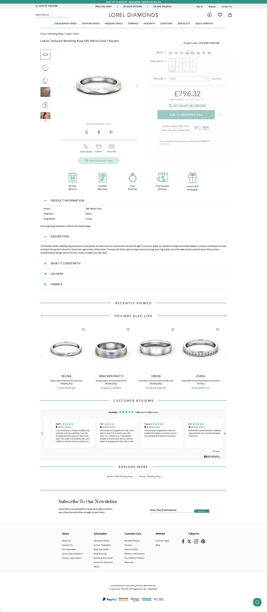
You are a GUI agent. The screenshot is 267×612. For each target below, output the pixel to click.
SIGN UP (202, 511)
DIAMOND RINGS (91, 24)
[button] (42, 433)
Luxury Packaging (102, 545)
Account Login (162, 541)
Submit (69, 14)
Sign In (199, 7)
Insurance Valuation (103, 562)
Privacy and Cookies (71, 558)
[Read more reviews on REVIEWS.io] (212, 456)
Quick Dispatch (204, 24)
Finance (128, 545)
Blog (158, 545)
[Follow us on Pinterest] (203, 543)
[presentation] (60, 87)
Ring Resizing (100, 554)
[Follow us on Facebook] (183, 543)
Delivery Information (135, 554)
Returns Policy (131, 549)
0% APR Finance (162, 7)
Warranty (129, 562)
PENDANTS (149, 24)
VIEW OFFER (134, 2)
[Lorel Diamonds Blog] (133, 15)
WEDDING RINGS (114, 24)
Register (212, 7)
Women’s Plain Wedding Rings (120, 476)
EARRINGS (133, 24)
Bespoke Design (132, 541)
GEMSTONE (166, 24)
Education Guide (101, 541)
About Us (66, 541)
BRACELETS (184, 24)
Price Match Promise (134, 558)
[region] (133, 433)
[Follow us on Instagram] (196, 543)
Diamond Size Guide (103, 558)
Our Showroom (69, 549)
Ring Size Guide (101, 549)
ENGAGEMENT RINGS (66, 24)
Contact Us (227, 7)
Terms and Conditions (72, 554)
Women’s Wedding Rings (150, 476)
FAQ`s (97, 567)
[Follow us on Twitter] (189, 543)
